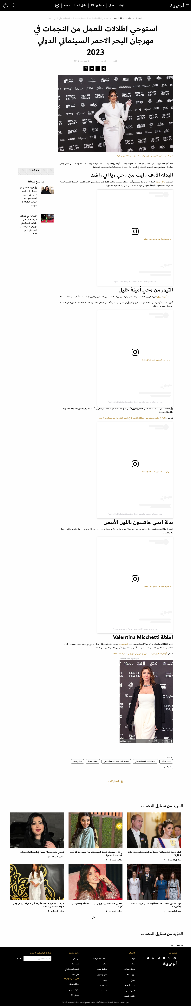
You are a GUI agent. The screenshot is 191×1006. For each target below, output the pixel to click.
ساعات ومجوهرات (99, 958)
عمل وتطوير (102, 974)
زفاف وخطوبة (129, 996)
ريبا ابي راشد (77, 761)
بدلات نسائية (166, 761)
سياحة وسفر (102, 969)
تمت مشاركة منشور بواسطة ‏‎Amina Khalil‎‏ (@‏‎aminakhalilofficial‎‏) (135, 402)
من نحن (76, 958)
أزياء (121, 5)
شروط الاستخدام (72, 969)
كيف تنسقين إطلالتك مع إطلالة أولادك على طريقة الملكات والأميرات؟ (156, 905)
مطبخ (67, 5)
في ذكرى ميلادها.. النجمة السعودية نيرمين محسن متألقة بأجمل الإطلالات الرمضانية (95, 853)
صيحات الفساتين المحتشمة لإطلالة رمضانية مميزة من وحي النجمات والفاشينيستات (38, 905)
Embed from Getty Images (129, 659)
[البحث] (13, 5)
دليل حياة (131, 974)
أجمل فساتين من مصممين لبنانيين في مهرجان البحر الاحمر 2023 (139, 653)
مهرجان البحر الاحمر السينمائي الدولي (116, 761)
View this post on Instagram (157, 239)
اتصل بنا (75, 964)
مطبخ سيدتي (74, 989)
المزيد (94, 917)
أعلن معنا (75, 974)
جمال (112, 5)
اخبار (105, 964)
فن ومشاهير (130, 985)
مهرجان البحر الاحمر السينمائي (145, 761)
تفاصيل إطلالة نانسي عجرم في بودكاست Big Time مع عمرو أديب (97, 905)
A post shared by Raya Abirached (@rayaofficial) (135, 281)
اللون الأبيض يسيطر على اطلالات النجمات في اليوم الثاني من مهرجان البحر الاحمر (132, 418)
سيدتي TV (75, 995)
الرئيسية (139, 18)
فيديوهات (103, 985)
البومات (104, 990)
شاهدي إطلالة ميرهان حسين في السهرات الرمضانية (42, 852)
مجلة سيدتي (74, 984)
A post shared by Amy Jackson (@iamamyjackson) (135, 629)
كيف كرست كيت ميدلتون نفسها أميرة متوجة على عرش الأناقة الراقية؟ (154, 853)
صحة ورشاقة (97, 5)
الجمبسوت (123, 644)
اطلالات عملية (92, 761)
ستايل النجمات (118, 18)
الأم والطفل (130, 990)
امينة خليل (167, 766)
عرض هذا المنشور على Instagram (156, 360)
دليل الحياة (80, 5)
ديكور (105, 980)
